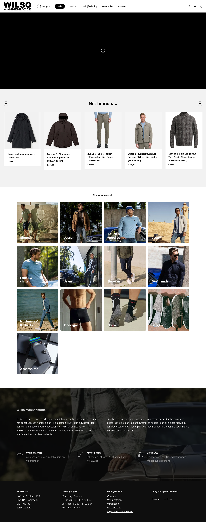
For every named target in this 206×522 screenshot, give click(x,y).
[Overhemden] (169, 266)
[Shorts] (37, 222)
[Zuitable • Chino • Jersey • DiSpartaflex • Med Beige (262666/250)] (103, 130)
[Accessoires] (37, 354)
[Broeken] (125, 266)
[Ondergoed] (81, 310)
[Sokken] (125, 310)
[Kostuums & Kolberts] (37, 310)
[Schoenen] (169, 310)
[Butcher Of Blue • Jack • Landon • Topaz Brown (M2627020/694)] (62, 130)
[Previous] (6, 103)
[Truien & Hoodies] (125, 222)
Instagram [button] (156, 499)
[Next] (200, 103)
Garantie (111, 496)
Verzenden (113, 503)
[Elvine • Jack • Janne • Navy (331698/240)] (22, 130)
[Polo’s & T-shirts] (37, 266)
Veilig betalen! (114, 500)
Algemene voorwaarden (120, 511)
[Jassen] (81, 222)
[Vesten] (169, 222)
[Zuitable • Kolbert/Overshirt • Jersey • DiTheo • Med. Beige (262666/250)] (143, 130)
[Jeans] (81, 266)
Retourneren (114, 507)
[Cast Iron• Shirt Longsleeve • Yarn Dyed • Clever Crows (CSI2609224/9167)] (183, 130)
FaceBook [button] (168, 499)
